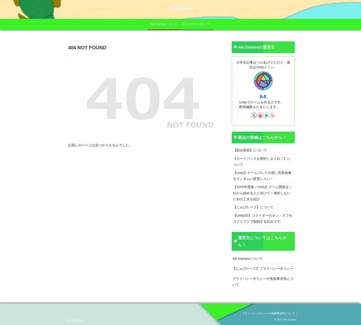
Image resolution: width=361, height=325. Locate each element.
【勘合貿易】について (250, 150)
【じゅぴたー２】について (253, 207)
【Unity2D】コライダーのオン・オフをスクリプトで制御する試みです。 (262, 218)
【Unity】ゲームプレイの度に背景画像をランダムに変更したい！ (262, 176)
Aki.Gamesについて (247, 258)
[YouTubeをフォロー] (260, 115)
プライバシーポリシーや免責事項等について (262, 282)
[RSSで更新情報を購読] (272, 115)
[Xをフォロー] (254, 115)
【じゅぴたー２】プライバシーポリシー (262, 268)
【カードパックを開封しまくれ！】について (261, 161)
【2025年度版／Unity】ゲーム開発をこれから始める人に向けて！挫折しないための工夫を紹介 (262, 193)
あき (263, 96)
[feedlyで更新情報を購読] (266, 115)
